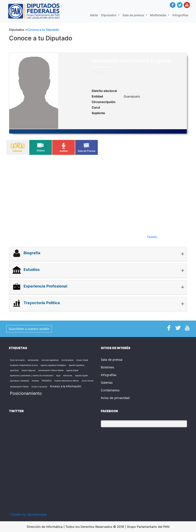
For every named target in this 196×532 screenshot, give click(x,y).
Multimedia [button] (158, 15)
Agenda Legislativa (76, 365)
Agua (58, 375)
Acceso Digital (82, 360)
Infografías (180, 15)
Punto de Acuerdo (17, 360)
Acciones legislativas (50, 360)
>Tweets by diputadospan (28, 514)
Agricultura (14, 370)
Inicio (95, 15)
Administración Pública (19, 387)
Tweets (152, 237)
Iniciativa (46, 380)
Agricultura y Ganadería (19, 381)
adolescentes (33, 360)
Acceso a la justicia (39, 387)
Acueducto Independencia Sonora (24, 365)
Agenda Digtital (81, 375)
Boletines (107, 367)
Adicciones (67, 375)
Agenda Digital (72, 370)
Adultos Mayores (28, 370)
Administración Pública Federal (50, 370)
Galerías (107, 382)
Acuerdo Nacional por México (66, 381)
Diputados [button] (109, 15)
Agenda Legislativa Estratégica (53, 365)
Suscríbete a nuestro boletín (29, 329)
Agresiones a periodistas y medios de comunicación (31, 375)
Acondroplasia (67, 360)
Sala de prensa (111, 359)
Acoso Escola (87, 381)
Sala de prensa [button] (133, 15)
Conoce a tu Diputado (43, 30)
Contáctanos (110, 390)
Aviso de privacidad (115, 398)
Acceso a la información (65, 386)
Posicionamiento (26, 393)
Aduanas (35, 381)
